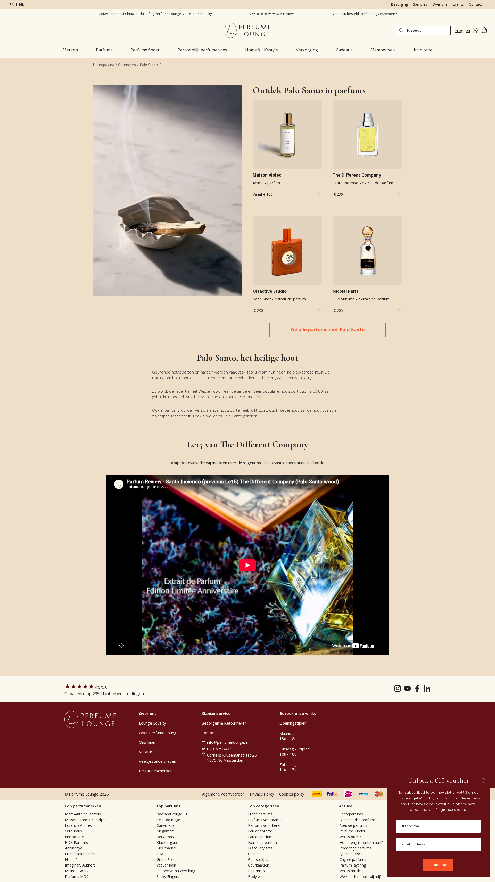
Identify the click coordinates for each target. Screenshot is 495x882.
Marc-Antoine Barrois (83, 814)
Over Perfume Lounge (159, 732)
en (11, 4)
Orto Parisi (74, 831)
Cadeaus (255, 853)
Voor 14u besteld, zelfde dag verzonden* (364, 13)
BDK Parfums (76, 842)
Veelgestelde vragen (157, 761)
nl (21, 4)
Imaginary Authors (80, 865)
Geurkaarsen (258, 865)
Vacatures (148, 751)
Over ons (440, 4)
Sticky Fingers (167, 876)
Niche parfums (260, 814)
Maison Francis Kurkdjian (86, 819)
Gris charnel (166, 848)
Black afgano (167, 842)
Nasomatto (74, 836)
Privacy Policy (262, 794)
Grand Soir (165, 859)
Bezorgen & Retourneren (224, 723)
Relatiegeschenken (155, 770)
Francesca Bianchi (80, 853)
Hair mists (256, 870)
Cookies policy (291, 794)
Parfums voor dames (265, 819)
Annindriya (73, 848)
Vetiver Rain (166, 865)
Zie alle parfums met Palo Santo (327, 329)
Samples (420, 4)
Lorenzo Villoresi (79, 825)
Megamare (165, 831)
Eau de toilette (260, 831)
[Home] (247, 30)
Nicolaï (71, 859)
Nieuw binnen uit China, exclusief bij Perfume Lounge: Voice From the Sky (155, 13)
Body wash (257, 876)
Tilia (159, 853)
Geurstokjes (258, 859)
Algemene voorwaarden (223, 794)
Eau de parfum (260, 836)
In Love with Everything (175, 870)
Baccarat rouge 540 (172, 814)
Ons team (147, 742)
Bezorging (399, 4)
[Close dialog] (483, 780)
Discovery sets (260, 848)
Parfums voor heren (265, 825)
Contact (475, 4)
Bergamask (166, 836)
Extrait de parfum (262, 842)
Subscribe (438, 865)
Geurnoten (127, 64)
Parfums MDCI (77, 876)
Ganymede (165, 825)
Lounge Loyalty (152, 723)
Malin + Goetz (76, 870)
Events (458, 4)
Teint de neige (168, 819)
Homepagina (103, 64)
